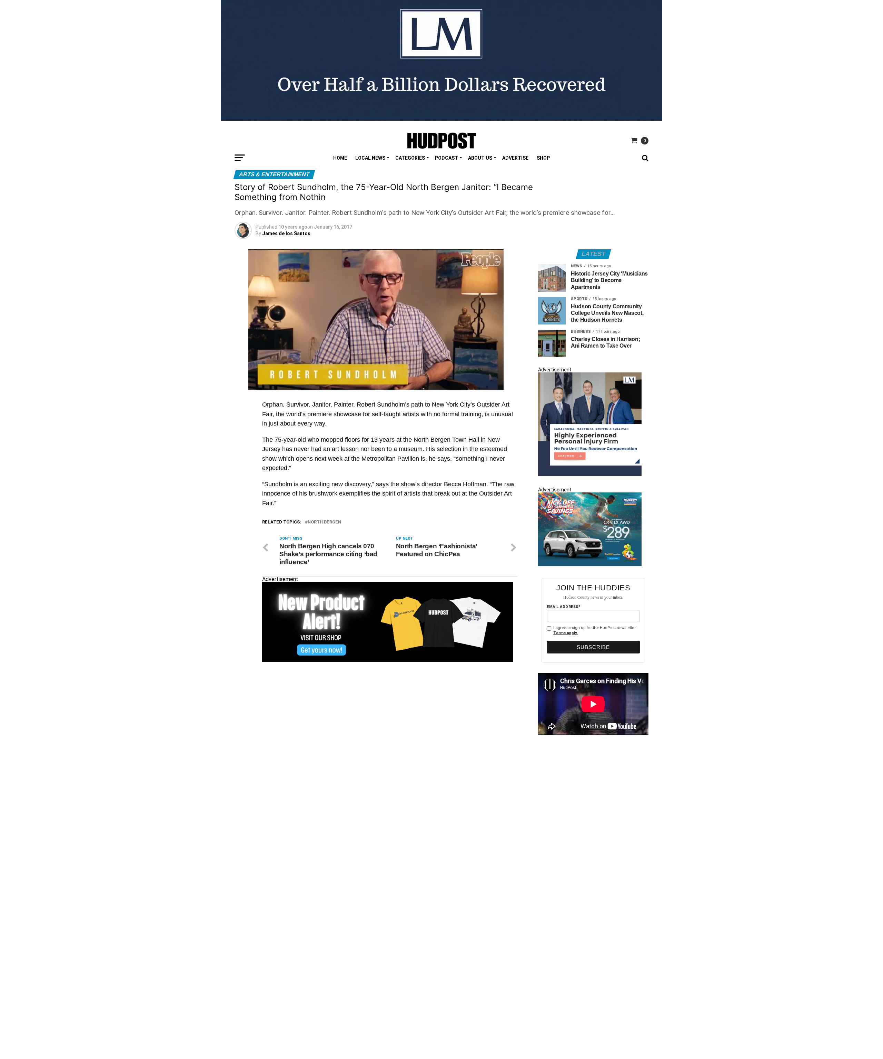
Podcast (446, 158)
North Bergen (324, 522)
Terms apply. (565, 633)
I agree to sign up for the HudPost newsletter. (594, 630)
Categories (410, 158)
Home (340, 158)
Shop (543, 158)
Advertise (515, 158)
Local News (370, 158)
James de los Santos (286, 233)
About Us (480, 158)
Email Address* (564, 607)
